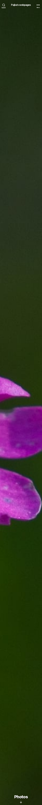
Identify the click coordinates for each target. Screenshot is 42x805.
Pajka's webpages (21, 5)
